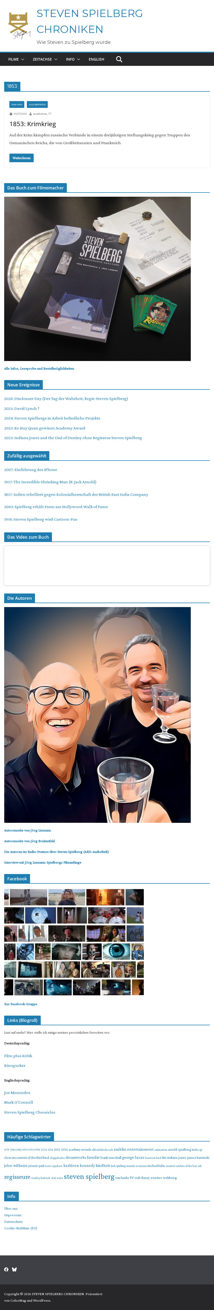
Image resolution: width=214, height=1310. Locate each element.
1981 (13, 1149)
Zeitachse (42, 59)
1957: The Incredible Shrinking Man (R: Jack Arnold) (50, 481)
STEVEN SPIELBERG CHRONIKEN (58, 1294)
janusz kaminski (198, 1158)
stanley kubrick (40, 1177)
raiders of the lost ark (189, 1166)
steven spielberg (89, 1176)
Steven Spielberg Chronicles (29, 1112)
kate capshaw (54, 1166)
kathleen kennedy (79, 1165)
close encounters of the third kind (26, 1158)
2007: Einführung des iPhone (30, 469)
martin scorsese (137, 1166)
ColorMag (18, 1300)
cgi (200, 1149)
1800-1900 (16, 104)
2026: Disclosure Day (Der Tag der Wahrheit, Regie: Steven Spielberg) (66, 398)
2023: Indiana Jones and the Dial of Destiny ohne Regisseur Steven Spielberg (73, 437)
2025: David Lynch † (22, 408)
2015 (57, 1149)
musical (170, 1165)
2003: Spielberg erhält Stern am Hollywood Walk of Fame (56, 506)
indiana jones (176, 1157)
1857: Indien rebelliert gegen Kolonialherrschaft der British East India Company (76, 494)
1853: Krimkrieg (32, 123)
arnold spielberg (179, 1149)
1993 (25, 1149)
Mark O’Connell (18, 1102)
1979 (6, 1149)
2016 (64, 1149)
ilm (164, 1158)
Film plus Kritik (18, 1055)
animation (160, 1149)
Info (70, 59)
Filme (13, 59)
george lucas (133, 1157)
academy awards (80, 1149)
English (96, 59)
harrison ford (153, 1158)
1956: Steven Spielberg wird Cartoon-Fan (41, 519)
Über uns (11, 1208)
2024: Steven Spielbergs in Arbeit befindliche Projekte (52, 418)
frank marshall (110, 1157)
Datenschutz (13, 1221)
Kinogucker (14, 1065)
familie (93, 1157)
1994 (31, 1149)
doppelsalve (57, 1158)
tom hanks (122, 1178)
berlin (195, 1149)
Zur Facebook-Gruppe (20, 1004)
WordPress (41, 1300)
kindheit (103, 1165)
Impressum (12, 1215)
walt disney (142, 1178)
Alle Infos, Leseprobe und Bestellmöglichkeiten (39, 368)
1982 (19, 1149)
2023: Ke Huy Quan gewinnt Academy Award (44, 428)
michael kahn (156, 1166)
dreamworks (76, 1157)
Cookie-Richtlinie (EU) (20, 1228)
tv (132, 1177)
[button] (22, 59)
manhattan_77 (42, 113)
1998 (37, 1149)
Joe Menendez (17, 1092)
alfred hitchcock (102, 1149)
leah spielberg (118, 1165)
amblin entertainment (134, 1149)
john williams (16, 1165)
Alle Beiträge (37, 104)
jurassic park (36, 1166)
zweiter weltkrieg (164, 1177)
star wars (57, 1178)
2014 (50, 1149)
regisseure (17, 1176)
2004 (44, 1149)
